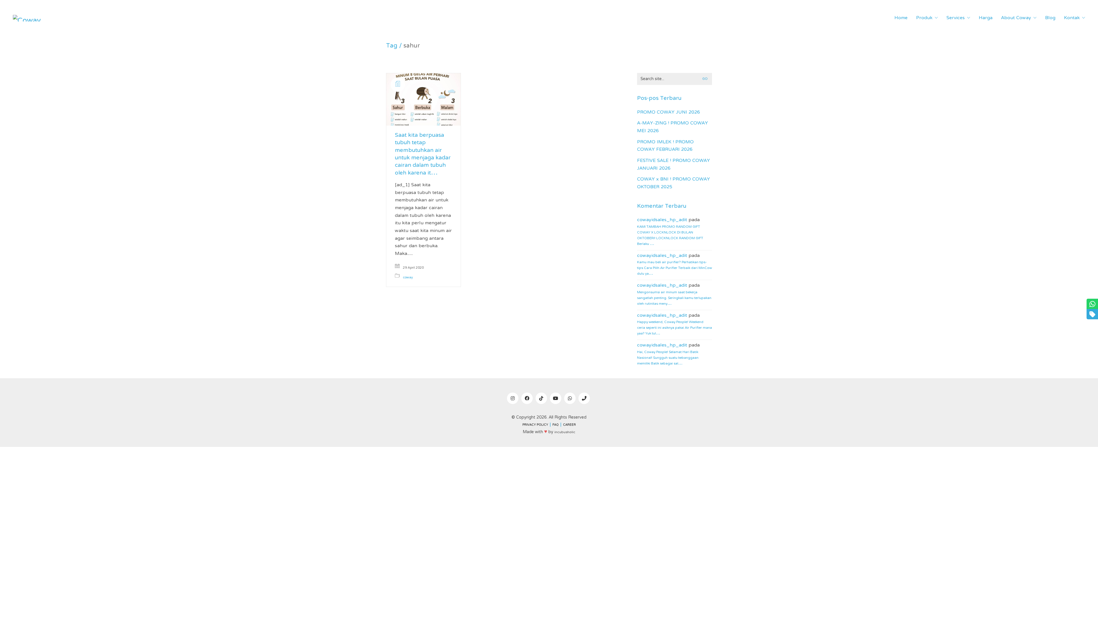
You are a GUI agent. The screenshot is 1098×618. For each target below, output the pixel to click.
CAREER (569, 425)
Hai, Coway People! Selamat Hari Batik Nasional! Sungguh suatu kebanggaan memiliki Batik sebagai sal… (668, 358)
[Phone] (584, 398)
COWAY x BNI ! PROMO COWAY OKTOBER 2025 (673, 183)
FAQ (555, 425)
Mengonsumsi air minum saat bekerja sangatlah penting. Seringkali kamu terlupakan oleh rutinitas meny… (674, 298)
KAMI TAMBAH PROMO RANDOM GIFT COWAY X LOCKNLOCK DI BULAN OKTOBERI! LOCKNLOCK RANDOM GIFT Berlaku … (670, 235)
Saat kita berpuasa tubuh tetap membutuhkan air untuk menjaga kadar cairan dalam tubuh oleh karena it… (423, 154)
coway (408, 277)
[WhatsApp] (570, 398)
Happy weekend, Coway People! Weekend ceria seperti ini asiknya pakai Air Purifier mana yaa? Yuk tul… (674, 327)
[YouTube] (555, 398)
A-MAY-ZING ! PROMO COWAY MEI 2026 (672, 127)
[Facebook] (527, 398)
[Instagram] (512, 398)
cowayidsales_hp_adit (662, 220)
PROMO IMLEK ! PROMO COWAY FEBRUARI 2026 (665, 146)
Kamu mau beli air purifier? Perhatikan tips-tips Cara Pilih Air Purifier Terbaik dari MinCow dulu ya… (674, 268)
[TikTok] (541, 398)
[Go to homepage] (27, 18)
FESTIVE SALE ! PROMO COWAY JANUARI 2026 (673, 164)
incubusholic (564, 432)
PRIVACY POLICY (535, 425)
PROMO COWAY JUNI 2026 (668, 112)
